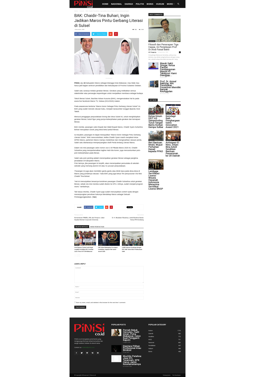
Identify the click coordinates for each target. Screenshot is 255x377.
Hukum (160, 4)
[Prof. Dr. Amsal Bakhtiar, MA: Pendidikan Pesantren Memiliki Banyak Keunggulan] (153, 83)
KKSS (150, 339)
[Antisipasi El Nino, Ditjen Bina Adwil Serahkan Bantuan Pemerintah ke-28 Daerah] (173, 136)
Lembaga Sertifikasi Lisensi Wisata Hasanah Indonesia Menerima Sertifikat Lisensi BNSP (155, 180)
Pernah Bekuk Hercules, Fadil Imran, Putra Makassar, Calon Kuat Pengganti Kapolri (132, 335)
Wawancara (152, 41)
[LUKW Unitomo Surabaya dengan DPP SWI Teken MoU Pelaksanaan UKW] (133, 238)
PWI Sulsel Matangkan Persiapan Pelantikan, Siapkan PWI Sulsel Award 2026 (108, 249)
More (170, 4)
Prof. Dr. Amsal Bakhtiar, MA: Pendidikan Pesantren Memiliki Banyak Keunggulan (170, 86)
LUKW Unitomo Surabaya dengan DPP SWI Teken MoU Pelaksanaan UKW (132, 249)
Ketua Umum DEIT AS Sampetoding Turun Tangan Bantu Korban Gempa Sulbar (155, 122)
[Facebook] (76, 353)
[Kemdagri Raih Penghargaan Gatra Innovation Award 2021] (173, 109)
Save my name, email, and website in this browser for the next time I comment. (101, 302)
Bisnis (150, 4)
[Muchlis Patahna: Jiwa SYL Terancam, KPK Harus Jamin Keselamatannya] (116, 358)
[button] (178, 4)
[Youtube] (98, 353)
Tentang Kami (166, 375)
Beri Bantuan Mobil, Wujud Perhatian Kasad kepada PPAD (155, 147)
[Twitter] (82, 353)
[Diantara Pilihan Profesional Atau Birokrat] (116, 348)
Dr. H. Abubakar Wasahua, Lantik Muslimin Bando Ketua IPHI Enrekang (128, 219)
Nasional (116, 4)
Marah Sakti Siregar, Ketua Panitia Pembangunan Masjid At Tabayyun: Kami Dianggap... (168, 69)
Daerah (129, 4)
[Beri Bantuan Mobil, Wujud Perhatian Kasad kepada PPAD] (156, 136)
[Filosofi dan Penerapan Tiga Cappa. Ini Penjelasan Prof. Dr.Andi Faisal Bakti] (164, 30)
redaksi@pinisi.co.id (88, 347)
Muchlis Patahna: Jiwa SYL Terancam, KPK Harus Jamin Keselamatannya (132, 360)
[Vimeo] (87, 353)
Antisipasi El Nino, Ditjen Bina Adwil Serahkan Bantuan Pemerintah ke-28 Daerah (173, 149)
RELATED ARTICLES (82, 227)
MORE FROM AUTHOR (97, 227)
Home (105, 4)
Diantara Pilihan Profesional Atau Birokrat (132, 348)
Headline (151, 336)
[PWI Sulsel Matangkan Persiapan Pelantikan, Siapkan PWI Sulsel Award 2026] (109, 238)
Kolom (150, 330)
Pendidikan (151, 345)
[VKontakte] (92, 353)
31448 (142, 29)
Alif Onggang (152, 52)
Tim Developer (176, 375)
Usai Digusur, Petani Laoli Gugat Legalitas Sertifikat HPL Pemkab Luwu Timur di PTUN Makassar (83, 249)
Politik (140, 4)
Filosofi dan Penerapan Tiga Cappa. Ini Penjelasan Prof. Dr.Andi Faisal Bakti (163, 47)
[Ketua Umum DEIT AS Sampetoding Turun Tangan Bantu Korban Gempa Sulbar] (156, 109)
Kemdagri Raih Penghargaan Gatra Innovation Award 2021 (173, 122)
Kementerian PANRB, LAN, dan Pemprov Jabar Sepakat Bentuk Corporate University (89, 219)
